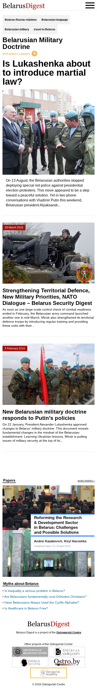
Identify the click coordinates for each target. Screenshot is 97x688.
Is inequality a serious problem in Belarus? (35, 591)
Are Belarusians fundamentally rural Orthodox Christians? (45, 596)
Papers (9, 480)
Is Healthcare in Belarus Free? (26, 608)
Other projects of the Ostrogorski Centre (48, 644)
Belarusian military (17, 29)
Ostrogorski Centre (68, 632)
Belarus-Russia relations (21, 19)
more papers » (86, 481)
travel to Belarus (44, 29)
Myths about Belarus (21, 584)
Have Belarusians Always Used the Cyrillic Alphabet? (42, 602)
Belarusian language (55, 19)
